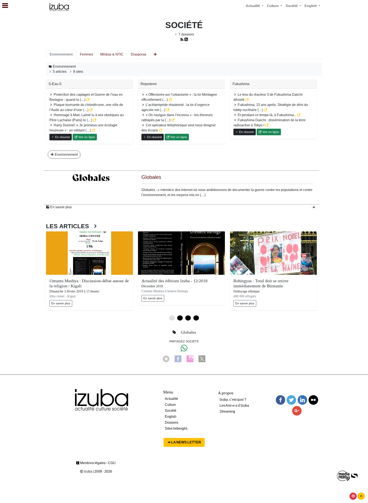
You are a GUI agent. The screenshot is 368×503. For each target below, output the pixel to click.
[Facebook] (178, 358)
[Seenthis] (190, 358)
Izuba (87, 471)
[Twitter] (291, 400)
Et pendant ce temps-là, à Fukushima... (267, 115)
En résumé (62, 137)
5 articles (59, 71)
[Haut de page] (361, 496)
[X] (201, 358)
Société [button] (292, 6)
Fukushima (241, 84)
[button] (3, 5)
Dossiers (171, 422)
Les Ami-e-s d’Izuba (234, 405)
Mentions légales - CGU (97, 463)
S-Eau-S (55, 84)
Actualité (171, 398)
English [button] (311, 6)
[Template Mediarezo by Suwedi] (343, 475)
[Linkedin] (302, 400)
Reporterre (149, 84)
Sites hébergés (176, 428)
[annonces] (314, 207)
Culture (170, 404)
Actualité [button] (253, 6)
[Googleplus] (297, 411)
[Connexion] (353, 496)
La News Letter (186, 442)
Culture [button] (273, 6)
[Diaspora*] (166, 358)
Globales (151, 177)
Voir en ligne (86, 137)
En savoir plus (60, 207)
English (170, 416)
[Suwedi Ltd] (354, 475)
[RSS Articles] (186, 39)
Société (170, 410)
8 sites (77, 71)
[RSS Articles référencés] (182, 39)
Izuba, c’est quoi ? (233, 399)
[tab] (61, 54)
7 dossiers (186, 34)
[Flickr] (313, 400)
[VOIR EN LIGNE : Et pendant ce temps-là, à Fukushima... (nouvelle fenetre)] (298, 115)
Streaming (227, 411)
